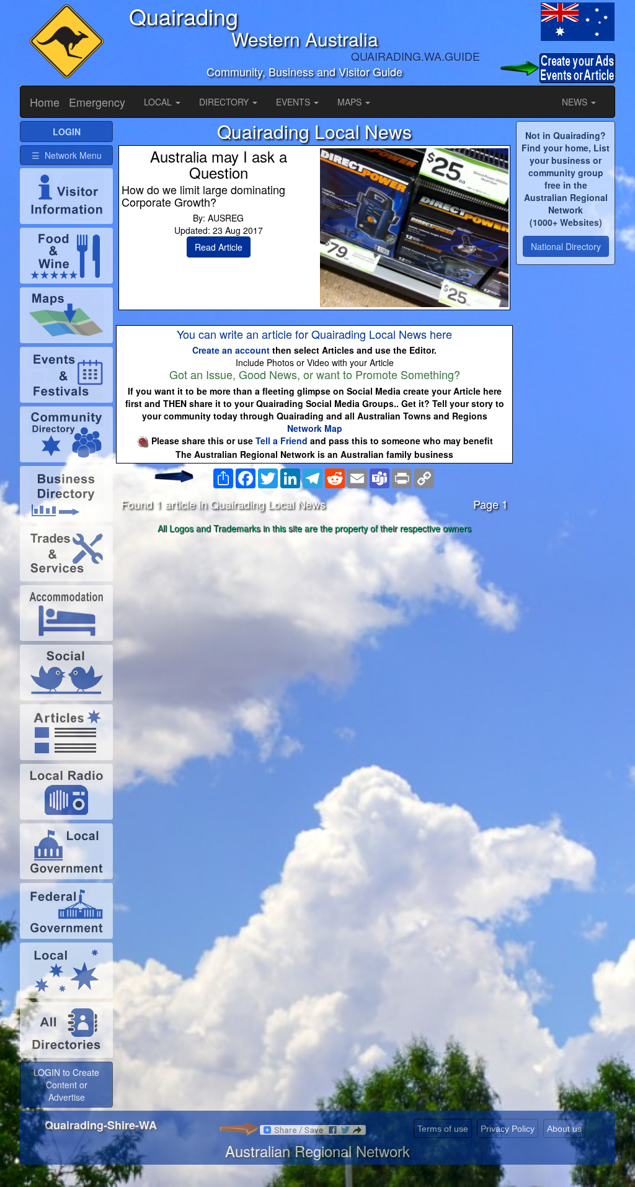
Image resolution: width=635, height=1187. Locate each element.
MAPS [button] (350, 102)
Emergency (97, 102)
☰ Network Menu (67, 155)
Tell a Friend (281, 440)
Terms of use (442, 1129)
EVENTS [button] (294, 102)
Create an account (231, 350)
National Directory (566, 246)
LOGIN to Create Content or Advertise (66, 1084)
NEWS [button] (576, 102)
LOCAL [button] (159, 102)
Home (45, 102)
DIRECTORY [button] (225, 102)
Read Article (218, 247)
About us (564, 1129)
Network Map (314, 428)
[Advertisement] (314, 636)
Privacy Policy (508, 1129)
